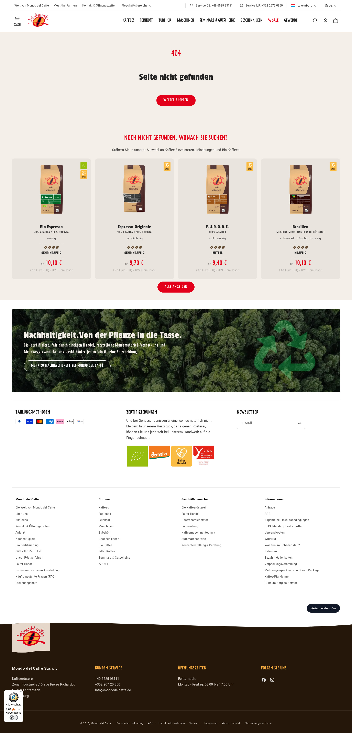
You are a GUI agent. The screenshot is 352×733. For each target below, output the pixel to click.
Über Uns (21, 514)
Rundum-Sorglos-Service (281, 583)
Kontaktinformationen (171, 723)
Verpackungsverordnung (281, 564)
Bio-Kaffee (105, 545)
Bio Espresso (51, 229)
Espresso (105, 514)
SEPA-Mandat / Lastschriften (284, 526)
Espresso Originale (134, 229)
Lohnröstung (190, 526)
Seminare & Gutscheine (114, 558)
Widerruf (270, 539)
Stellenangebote (26, 583)
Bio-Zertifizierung (26, 545)
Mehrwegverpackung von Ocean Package (292, 570)
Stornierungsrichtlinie (258, 723)
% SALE (104, 564)
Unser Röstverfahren (29, 558)
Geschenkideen (109, 539)
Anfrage (270, 508)
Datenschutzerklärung (130, 723)
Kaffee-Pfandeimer (277, 577)
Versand (194, 723)
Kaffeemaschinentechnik (198, 532)
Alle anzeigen (176, 287)
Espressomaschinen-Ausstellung (37, 570)
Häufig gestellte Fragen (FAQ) (35, 577)
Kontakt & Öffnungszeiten (32, 526)
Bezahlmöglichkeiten (279, 558)
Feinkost (104, 520)
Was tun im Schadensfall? (282, 545)
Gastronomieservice (195, 520)
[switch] (14, 717)
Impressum (210, 723)
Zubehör (104, 532)
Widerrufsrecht (231, 723)
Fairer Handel (24, 564)
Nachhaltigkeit (25, 539)
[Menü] (20, 692)
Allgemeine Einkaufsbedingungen (287, 520)
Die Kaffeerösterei (194, 508)
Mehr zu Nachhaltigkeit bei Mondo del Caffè (67, 365)
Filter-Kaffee (107, 551)
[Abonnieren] (300, 423)
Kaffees (104, 508)
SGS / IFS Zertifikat (28, 551)
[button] (137, 5)
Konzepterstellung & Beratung (201, 545)
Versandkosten (275, 532)
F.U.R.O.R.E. (217, 229)
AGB (267, 514)
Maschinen (106, 526)
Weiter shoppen (175, 100)
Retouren (271, 551)
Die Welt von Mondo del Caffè (35, 508)
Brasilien (300, 229)
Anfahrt (20, 532)
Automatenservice (194, 539)
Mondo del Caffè (101, 723)
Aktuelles (21, 520)
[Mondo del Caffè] (39, 20)
